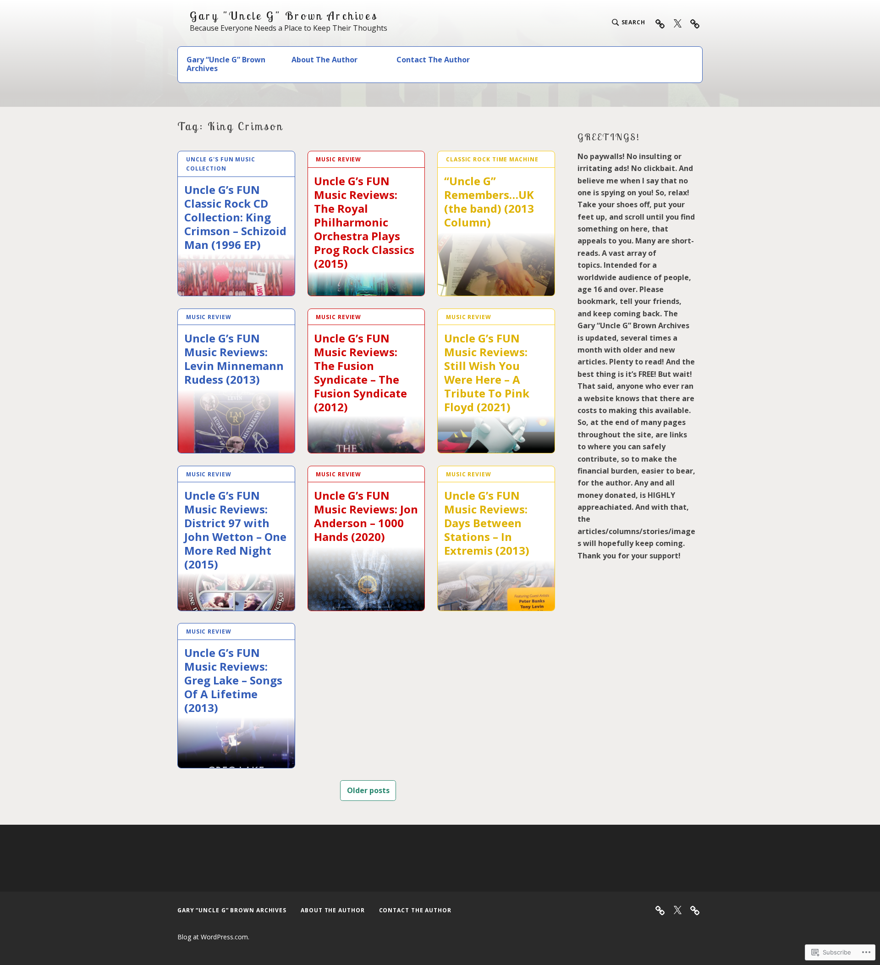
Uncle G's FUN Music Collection (220, 163)
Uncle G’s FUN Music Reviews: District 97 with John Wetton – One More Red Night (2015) (235, 529)
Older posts (368, 790)
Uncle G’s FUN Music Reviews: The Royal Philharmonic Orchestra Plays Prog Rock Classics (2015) (364, 221)
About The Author (325, 60)
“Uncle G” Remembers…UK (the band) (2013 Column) (489, 201)
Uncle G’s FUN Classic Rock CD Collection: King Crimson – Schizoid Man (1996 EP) (235, 217)
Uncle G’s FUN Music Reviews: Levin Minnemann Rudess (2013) (234, 358)
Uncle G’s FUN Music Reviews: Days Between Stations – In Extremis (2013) (486, 522)
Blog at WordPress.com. (213, 936)
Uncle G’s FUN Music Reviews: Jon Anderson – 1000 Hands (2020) (366, 516)
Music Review (338, 159)
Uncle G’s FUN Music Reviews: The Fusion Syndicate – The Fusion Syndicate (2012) (360, 372)
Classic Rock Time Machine (492, 159)
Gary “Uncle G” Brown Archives (226, 64)
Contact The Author (433, 60)
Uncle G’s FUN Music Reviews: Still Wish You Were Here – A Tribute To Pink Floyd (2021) (486, 372)
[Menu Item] (677, 23)
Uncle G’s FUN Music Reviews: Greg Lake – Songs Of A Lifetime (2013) (233, 680)
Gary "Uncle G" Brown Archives (284, 16)
